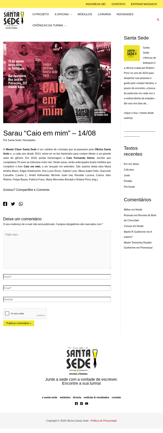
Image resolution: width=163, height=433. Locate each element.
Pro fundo (130, 186)
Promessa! (148, 247)
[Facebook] (5, 208)
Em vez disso (131, 163)
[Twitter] (13, 208)
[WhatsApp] (21, 208)
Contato (116, 401)
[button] (69, 19)
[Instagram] (81, 407)
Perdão (128, 180)
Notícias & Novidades (96, 401)
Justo (127, 174)
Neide (140, 209)
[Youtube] (86, 407)
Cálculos (129, 169)
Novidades (30, 140)
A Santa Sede (49, 401)
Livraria (77, 401)
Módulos (65, 401)
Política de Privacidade (104, 425)
